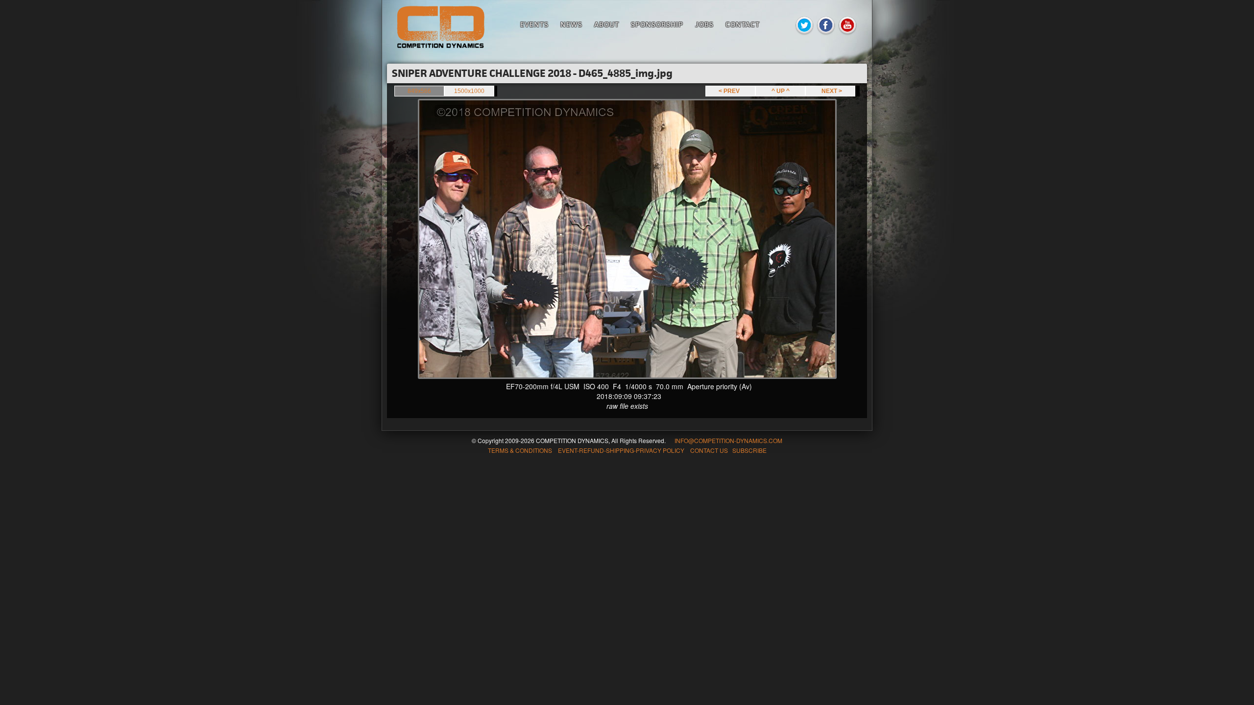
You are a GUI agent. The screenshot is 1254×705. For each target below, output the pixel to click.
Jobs (704, 24)
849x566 (419, 91)
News (571, 24)
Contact (742, 24)
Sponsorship (657, 24)
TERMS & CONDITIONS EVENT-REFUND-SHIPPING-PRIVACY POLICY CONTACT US (608, 450)
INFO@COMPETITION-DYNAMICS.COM (728, 440)
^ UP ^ (780, 91)
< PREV (730, 91)
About (606, 24)
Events (534, 24)
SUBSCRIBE (749, 450)
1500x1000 (469, 91)
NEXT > (830, 91)
